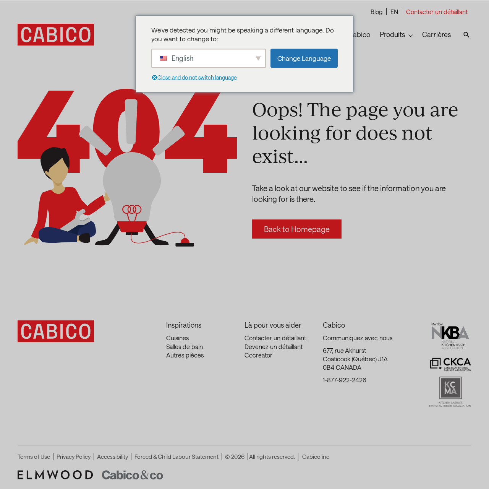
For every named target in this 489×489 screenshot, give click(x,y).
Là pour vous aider (272, 325)
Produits (392, 34)
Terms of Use (34, 456)
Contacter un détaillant (437, 11)
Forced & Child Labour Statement (176, 456)
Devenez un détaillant (273, 346)
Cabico (334, 325)
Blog (376, 11)
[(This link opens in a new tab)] (56, 474)
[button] (475, 471)
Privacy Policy (74, 456)
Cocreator (258, 355)
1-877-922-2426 (344, 379)
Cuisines (177, 337)
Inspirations (183, 325)
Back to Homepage (297, 229)
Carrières (436, 34)
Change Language (304, 58)
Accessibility (112, 456)
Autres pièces (185, 355)
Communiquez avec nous (357, 337)
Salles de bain (184, 346)
